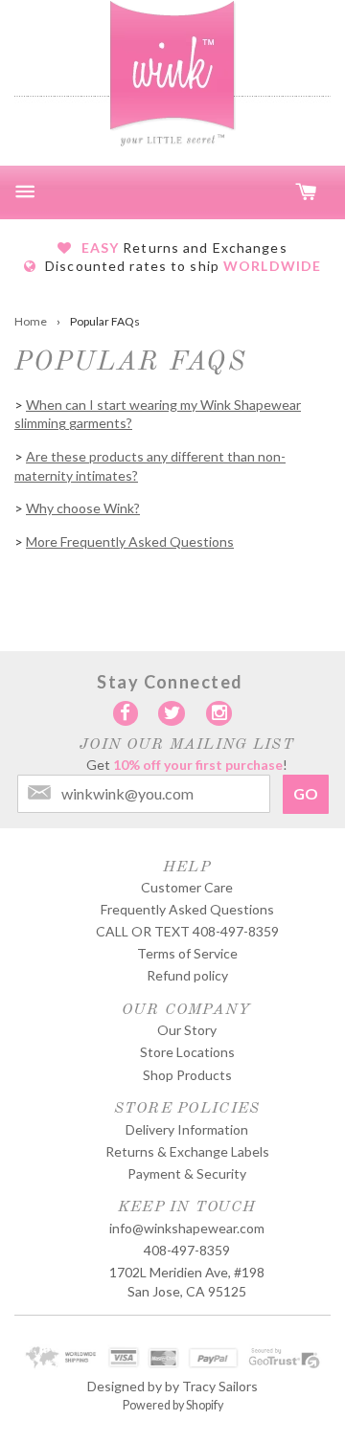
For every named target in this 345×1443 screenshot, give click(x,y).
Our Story (187, 1030)
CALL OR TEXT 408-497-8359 (187, 931)
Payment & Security (186, 1173)
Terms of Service (187, 953)
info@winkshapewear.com (186, 1228)
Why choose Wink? (83, 508)
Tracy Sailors (220, 1386)
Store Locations (187, 1052)
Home (30, 321)
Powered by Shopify (173, 1405)
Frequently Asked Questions (187, 909)
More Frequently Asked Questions (130, 541)
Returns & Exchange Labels (187, 1151)
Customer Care (187, 887)
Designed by (124, 1386)
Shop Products (187, 1075)
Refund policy (187, 975)
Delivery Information (187, 1129)
